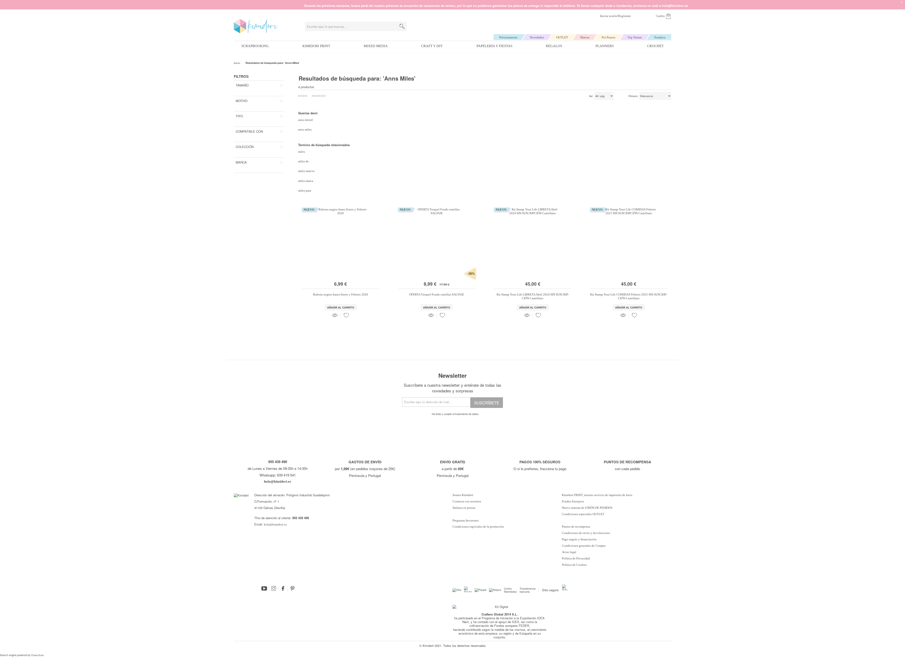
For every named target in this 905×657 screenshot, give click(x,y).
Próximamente (508, 37)
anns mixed (305, 120)
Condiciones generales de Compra (583, 545)
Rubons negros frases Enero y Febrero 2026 (340, 294)
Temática (660, 37)
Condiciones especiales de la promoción (478, 526)
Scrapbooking (255, 46)
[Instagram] (273, 588)
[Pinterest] (292, 588)
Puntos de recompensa (576, 526)
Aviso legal (569, 552)
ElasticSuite (37, 655)
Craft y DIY (432, 46)
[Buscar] (402, 26)
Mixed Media (376, 46)
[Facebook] (283, 588)
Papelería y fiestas (494, 46)
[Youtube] (264, 588)
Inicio (237, 63)
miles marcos (306, 171)
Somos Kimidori (462, 495)
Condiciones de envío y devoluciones (586, 533)
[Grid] (318, 95)
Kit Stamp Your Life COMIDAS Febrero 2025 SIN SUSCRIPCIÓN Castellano (628, 296)
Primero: (633, 96)
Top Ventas (635, 37)
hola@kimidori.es (275, 524)
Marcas (584, 37)
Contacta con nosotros (466, 501)
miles (301, 151)
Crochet (655, 46)
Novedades (537, 37)
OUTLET (562, 37)
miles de (303, 161)
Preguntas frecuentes (465, 520)
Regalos (554, 46)
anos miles (305, 129)
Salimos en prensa (463, 507)
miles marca (305, 181)
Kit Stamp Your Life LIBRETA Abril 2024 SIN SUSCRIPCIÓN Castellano (533, 296)
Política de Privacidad (576, 558)
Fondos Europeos (573, 501)
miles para (304, 190)
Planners (605, 46)
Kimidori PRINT (316, 46)
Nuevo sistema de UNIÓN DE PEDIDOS (587, 507)
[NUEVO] (340, 277)
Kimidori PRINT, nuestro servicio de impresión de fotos (597, 495)
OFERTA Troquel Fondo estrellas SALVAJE (436, 294)
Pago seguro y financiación (579, 539)
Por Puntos (608, 37)
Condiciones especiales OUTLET (583, 514)
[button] (346, 315)
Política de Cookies (574, 565)
